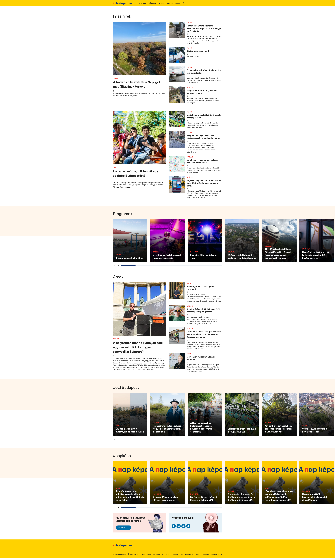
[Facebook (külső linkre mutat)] (174, 526)
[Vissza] (114, 265)
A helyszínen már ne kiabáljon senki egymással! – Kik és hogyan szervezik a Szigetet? (138, 347)
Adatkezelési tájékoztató (209, 554)
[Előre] (118, 265)
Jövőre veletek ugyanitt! (198, 51)
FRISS (115, 78)
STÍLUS (190, 87)
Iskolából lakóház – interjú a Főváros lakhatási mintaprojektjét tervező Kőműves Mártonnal (204, 334)
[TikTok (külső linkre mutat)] (188, 526)
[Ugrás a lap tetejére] (220, 545)
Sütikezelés (172, 554)
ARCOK (116, 339)
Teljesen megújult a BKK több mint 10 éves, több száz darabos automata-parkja (204, 183)
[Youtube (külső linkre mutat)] (183, 526)
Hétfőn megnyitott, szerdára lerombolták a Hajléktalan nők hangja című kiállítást (204, 28)
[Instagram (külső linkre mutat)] (178, 526)
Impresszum (187, 554)
